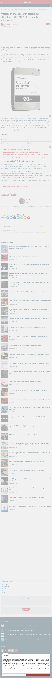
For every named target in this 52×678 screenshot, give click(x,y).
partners (9, 659)
